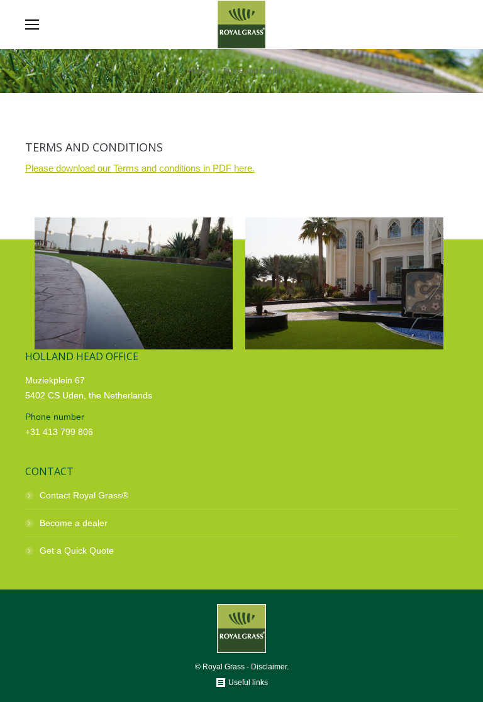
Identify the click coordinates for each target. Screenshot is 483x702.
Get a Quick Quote (77, 551)
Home (199, 71)
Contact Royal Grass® (84, 495)
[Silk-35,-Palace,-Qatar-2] (134, 283)
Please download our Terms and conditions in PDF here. (140, 168)
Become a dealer (74, 523)
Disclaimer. (270, 666)
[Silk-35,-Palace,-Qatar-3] (344, 283)
